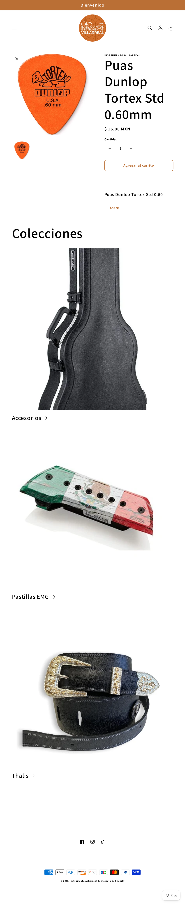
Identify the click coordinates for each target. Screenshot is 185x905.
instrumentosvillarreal (83, 880)
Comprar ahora (139, 179)
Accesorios (27, 418)
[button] (14, 28)
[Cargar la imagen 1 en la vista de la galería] (22, 150)
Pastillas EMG (30, 596)
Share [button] (114, 207)
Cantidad (111, 139)
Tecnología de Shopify (111, 880)
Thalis (20, 775)
